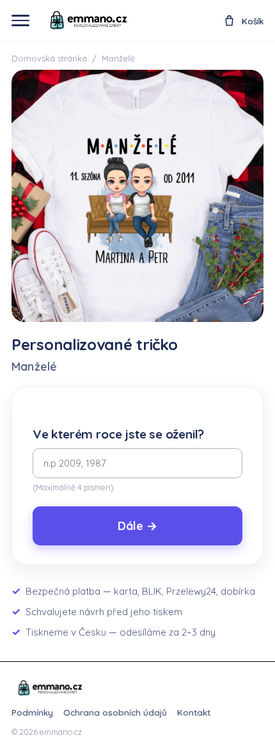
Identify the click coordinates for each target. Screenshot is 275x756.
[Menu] (20, 20)
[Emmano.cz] (50, 688)
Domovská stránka (49, 58)
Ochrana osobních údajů (115, 712)
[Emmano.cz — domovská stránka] (88, 20)
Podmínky (32, 712)
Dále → (137, 526)
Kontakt (193, 712)
